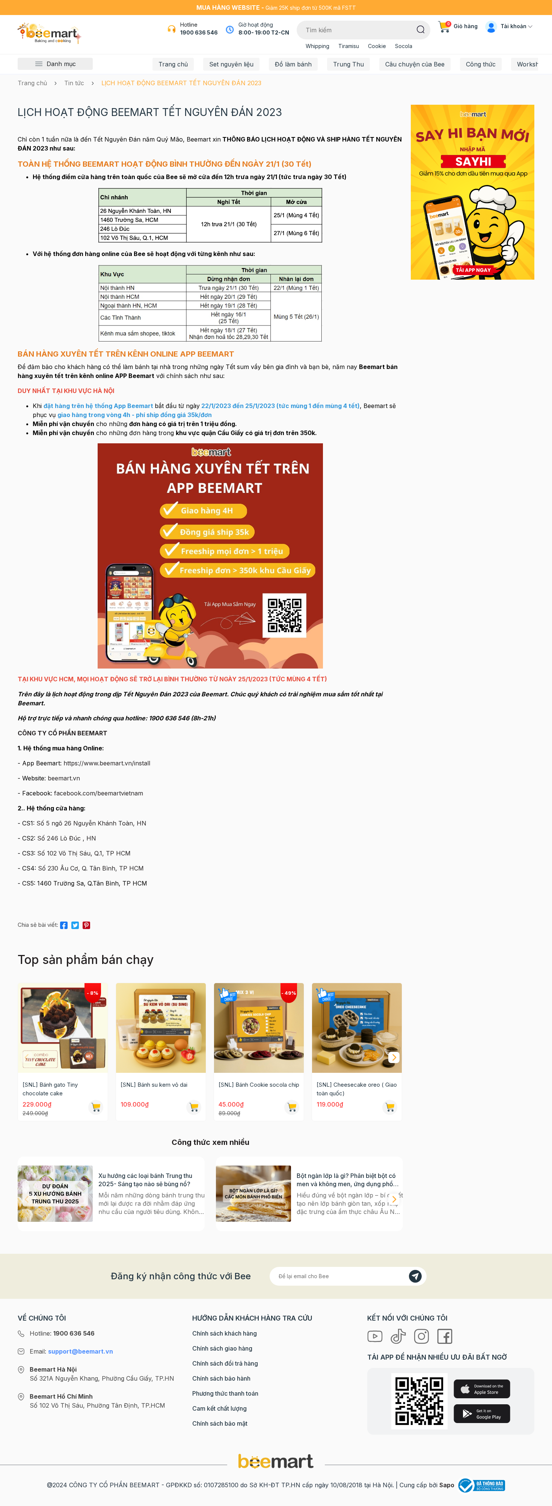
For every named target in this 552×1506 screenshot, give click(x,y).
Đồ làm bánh (293, 64)
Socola (403, 46)
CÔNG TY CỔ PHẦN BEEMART (62, 733)
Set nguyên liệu (231, 64)
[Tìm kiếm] (421, 28)
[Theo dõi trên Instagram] (422, 1335)
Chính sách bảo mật (219, 1423)
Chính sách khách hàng (224, 1333)
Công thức (481, 64)
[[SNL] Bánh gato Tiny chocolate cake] (63, 1028)
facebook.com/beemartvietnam (98, 793)
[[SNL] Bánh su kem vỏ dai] (161, 1028)
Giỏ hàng (462, 26)
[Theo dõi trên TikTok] (399, 1335)
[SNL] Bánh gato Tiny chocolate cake (50, 1089)
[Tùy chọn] (291, 1107)
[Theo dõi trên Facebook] (444, 1335)
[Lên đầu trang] (538, 1498)
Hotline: (62, 1333)
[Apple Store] (482, 1388)
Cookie (377, 46)
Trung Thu (348, 64)
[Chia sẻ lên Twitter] (75, 924)
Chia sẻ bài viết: (38, 924)
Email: (71, 1351)
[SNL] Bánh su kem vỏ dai (154, 1084)
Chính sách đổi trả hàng (225, 1363)
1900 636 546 (199, 32)
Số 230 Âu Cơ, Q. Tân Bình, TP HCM (91, 868)
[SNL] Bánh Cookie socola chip (259, 1084)
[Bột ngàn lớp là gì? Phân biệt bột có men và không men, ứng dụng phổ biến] (253, 1194)
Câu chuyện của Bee (415, 64)
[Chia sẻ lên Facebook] (64, 924)
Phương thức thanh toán (225, 1393)
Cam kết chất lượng (219, 1408)
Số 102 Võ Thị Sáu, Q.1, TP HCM (84, 853)
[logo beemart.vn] (276, 1461)
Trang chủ (173, 64)
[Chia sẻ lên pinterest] (86, 924)
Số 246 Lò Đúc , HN (66, 838)
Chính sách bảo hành (221, 1378)
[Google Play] (482, 1413)
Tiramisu (348, 46)
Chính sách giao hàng (222, 1348)
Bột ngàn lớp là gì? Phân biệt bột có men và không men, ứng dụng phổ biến (346, 1180)
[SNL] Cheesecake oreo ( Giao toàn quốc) (357, 1089)
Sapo (446, 1485)
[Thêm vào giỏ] (95, 1107)
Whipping (317, 46)
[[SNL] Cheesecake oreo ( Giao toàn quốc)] (357, 1028)
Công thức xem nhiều (210, 1142)
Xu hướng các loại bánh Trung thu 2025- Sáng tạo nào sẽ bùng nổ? (145, 1180)
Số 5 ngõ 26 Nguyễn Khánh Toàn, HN (91, 823)
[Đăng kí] (415, 1276)
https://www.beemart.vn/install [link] (106, 763)
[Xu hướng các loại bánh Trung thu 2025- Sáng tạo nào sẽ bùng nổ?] (55, 1194)
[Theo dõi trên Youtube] (376, 1335)
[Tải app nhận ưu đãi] (472, 191)
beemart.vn (64, 778)
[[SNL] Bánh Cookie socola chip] (259, 1028)
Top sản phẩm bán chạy (86, 959)
